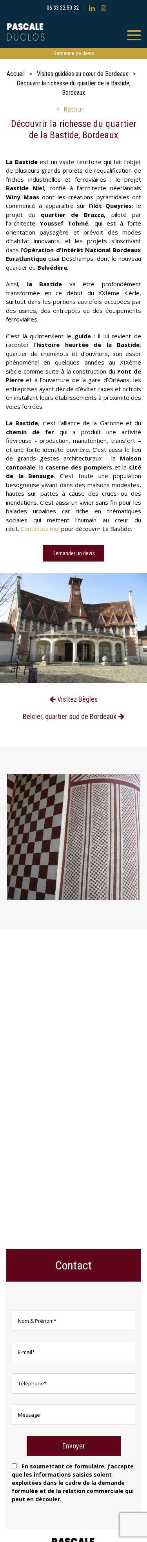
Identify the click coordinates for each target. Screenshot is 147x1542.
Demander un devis (74, 553)
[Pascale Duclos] (73, 32)
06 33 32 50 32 (63, 8)
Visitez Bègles (77, 699)
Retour (74, 109)
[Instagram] (104, 8)
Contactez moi (41, 529)
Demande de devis (73, 53)
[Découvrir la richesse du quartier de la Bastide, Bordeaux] (73, 629)
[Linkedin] (92, 8)
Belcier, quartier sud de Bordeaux (69, 716)
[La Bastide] (73, 837)
